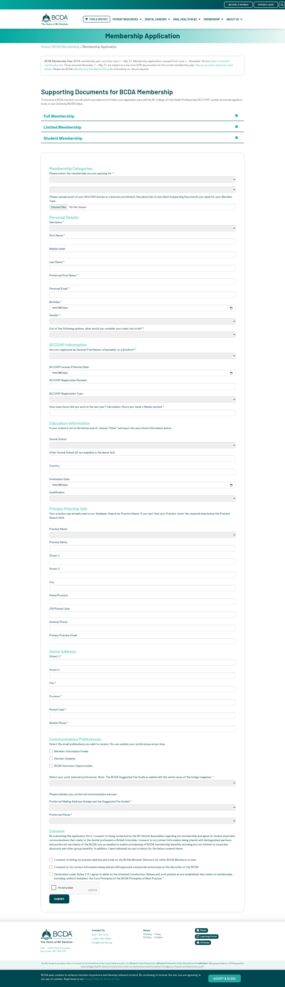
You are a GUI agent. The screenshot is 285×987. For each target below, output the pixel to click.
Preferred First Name (63, 275)
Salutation (56, 222)
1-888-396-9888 (101, 939)
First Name (57, 235)
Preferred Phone (60, 815)
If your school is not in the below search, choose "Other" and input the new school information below (110, 428)
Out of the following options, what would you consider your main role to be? (96, 329)
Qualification (56, 492)
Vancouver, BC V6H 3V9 (53, 951)
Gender (54, 315)
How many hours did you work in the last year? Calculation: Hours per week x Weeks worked (106, 407)
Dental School (57, 439)
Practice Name (58, 529)
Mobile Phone (58, 723)
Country (54, 466)
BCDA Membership (65, 47)
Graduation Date (59, 479)
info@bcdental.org (102, 943)
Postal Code (57, 710)
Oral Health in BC (185, 19)
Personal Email (59, 289)
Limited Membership (62, 127)
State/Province (58, 595)
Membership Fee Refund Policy (91, 69)
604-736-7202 (100, 935)
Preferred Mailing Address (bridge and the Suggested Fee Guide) (90, 801)
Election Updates (64, 759)
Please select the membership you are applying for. (81, 173)
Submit (59, 898)
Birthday (55, 302)
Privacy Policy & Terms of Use (101, 979)
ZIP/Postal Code (59, 609)
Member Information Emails (71, 751)
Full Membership (59, 116)
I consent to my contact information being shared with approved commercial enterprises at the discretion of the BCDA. (126, 867)
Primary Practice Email (63, 635)
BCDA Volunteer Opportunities (73, 766)
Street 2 (54, 569)
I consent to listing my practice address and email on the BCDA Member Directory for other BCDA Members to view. (125, 860)
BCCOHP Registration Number (68, 380)
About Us (232, 19)
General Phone (58, 622)
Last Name (56, 262)
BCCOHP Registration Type (66, 394)
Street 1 (54, 555)
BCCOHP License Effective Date (69, 367)
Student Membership (63, 138)
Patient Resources (125, 19)
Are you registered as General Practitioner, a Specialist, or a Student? (92, 350)
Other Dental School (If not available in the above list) (82, 452)
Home (45, 47)
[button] (282, 5)
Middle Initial (57, 249)
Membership (212, 19)
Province (55, 696)
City (51, 582)
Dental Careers (156, 19)
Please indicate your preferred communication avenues (83, 794)
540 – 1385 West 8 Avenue (55, 948)
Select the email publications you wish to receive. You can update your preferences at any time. (107, 744)
